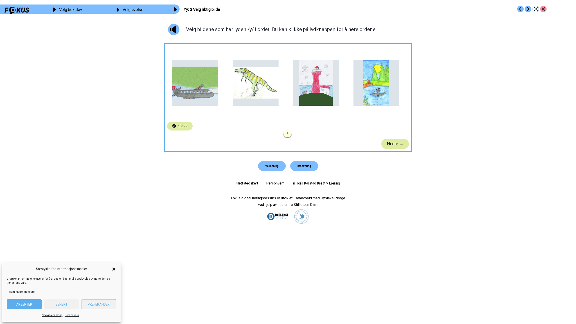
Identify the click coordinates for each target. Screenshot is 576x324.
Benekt (62, 304)
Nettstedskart (247, 183)
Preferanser (99, 304)
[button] (114, 269)
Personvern (72, 315)
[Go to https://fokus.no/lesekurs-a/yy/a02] (520, 9)
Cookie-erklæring (52, 315)
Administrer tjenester (22, 291)
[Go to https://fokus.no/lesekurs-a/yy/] (543, 9)
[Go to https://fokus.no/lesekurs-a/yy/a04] (528, 9)
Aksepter (24, 304)
